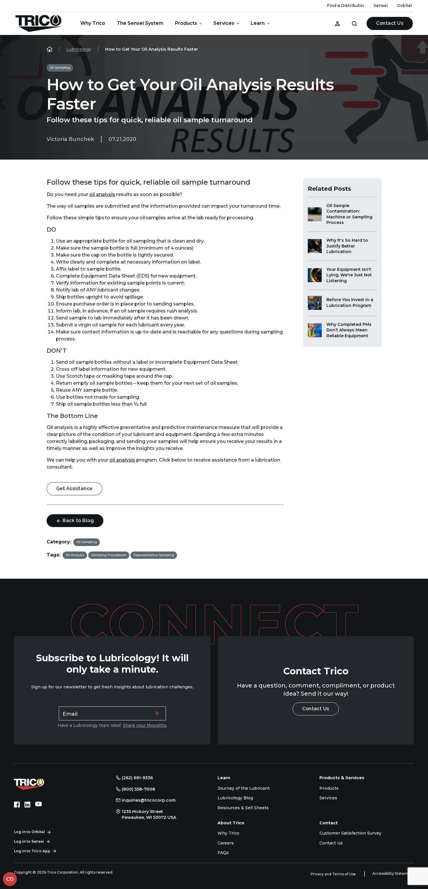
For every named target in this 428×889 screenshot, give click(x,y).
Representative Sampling (153, 555)
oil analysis (102, 194)
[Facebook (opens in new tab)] (17, 804)
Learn (258, 23)
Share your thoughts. (145, 725)
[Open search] (354, 23)
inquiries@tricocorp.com (149, 800)
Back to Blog (77, 520)
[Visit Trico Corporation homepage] (37, 783)
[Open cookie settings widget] (10, 879)
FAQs (223, 852)
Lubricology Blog (235, 797)
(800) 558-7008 (138, 789)
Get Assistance (74, 488)
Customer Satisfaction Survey (350, 833)
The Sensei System (140, 23)
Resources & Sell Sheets (243, 807)
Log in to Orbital (29, 832)
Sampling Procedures (108, 555)
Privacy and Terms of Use (334, 874)
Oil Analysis (75, 555)
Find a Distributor (345, 5)
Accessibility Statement (393, 873)
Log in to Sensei (29, 841)
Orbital (404, 5)
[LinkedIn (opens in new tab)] (27, 804)
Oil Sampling (59, 68)
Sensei (381, 5)
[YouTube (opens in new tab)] (38, 804)
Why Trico (92, 23)
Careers (225, 843)
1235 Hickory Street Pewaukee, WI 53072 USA (149, 814)
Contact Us (389, 23)
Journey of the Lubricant (243, 788)
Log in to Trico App (32, 851)
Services (223, 23)
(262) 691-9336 (137, 777)
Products (186, 23)
